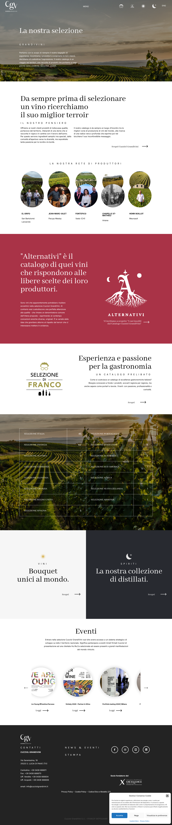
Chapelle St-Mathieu (109, 214)
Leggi (46, 710)
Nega (136, 815)
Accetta (119, 815)
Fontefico (80, 213)
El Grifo (26, 213)
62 (79, 444)
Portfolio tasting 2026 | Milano (86, 704)
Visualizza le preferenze (157, 815)
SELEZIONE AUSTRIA (35, 455)
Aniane (105, 220)
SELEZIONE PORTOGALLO (105, 433)
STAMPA (73, 754)
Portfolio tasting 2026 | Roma (123, 704)
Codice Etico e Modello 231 (99, 792)
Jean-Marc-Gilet (58, 213)
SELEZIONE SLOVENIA (36, 477)
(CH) (83, 218)
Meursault (133, 218)
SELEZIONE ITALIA (34, 433)
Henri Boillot (136, 213)
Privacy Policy (144, 821)
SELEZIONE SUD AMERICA (105, 466)
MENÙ (86, 6)
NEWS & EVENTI (82, 747)
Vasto (78, 218)
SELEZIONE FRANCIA (35, 444)
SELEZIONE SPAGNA (35, 510)
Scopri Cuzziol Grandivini (125, 146)
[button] (167, 796)
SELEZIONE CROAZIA (35, 488)
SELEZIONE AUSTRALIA (103, 455)
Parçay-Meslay (55, 218)
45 (80, 433)
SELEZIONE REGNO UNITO (38, 499)
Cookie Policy (134, 821)
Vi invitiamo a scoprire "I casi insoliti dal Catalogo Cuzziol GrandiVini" (122, 322)
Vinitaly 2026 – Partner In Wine (49, 704)
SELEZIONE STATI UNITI (104, 444)
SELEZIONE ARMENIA (102, 499)
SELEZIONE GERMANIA (36, 466)
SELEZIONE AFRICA (101, 477)
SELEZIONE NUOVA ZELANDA (107, 488)
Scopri (131, 402)
